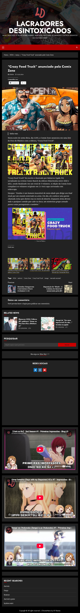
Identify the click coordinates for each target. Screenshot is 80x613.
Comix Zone (27, 278)
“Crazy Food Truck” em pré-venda (40, 270)
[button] (3, 47)
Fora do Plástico (41, 241)
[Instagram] (40, 370)
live (69, 138)
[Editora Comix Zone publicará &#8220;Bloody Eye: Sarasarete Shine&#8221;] (62, 264)
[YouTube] (44, 370)
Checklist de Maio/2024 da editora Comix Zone (16, 271)
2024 (14, 278)
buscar (67, 345)
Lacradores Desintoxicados (40, 27)
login (25, 304)
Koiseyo (7, 595)
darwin (6, 586)
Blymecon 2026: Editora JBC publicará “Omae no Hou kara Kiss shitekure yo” (28, 322)
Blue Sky (43, 354)
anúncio (20, 278)
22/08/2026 (23, 328)
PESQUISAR (10, 338)
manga (46, 278)
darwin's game (9, 599)
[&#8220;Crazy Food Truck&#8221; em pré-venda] (40, 264)
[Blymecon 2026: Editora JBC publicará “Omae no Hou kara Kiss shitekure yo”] (10, 323)
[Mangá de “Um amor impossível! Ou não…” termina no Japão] (47, 323)
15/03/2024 (20, 74)
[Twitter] (35, 370)
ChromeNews (46, 611)
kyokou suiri (8, 603)
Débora (11, 74)
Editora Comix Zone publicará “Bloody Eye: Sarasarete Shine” (60, 271)
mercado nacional (55, 278)
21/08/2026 (60, 327)
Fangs (6, 590)
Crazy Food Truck (38, 278)
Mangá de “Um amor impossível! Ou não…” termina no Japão (64, 322)
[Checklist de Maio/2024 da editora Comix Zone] (18, 264)
